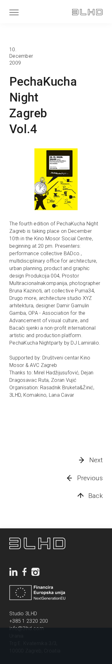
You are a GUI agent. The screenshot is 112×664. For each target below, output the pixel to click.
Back (95, 495)
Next (96, 460)
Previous (90, 478)
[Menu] (14, 12)
